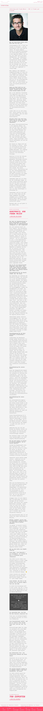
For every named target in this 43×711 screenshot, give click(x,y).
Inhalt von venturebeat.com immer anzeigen (18, 602)
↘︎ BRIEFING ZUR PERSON (16, 216)
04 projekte (22, 709)
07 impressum (39, 709)
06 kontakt (34, 709)
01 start (4, 709)
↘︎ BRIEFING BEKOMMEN (15, 699)
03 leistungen (16, 709)
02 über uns (9, 709)
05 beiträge (28, 709)
